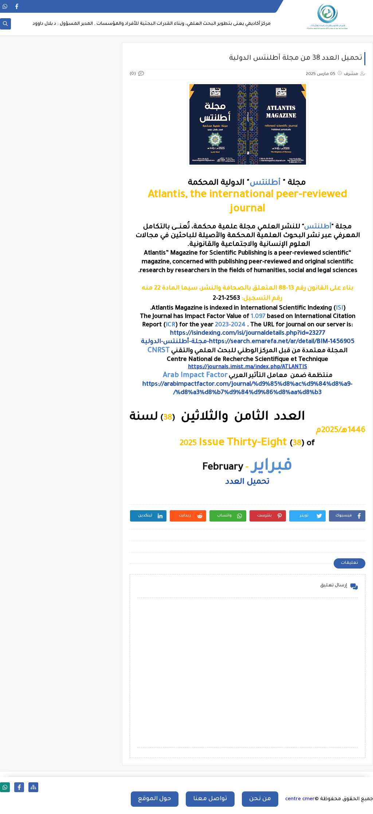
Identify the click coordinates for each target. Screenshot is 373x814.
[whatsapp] (5, 6)
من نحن (260, 799)
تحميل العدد (247, 482)
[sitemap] (33, 787)
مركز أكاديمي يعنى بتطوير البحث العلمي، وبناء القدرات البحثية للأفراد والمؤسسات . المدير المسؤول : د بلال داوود (152, 24)
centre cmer (300, 799)
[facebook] (16, 6)
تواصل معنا (210, 799)
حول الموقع (154, 799)
